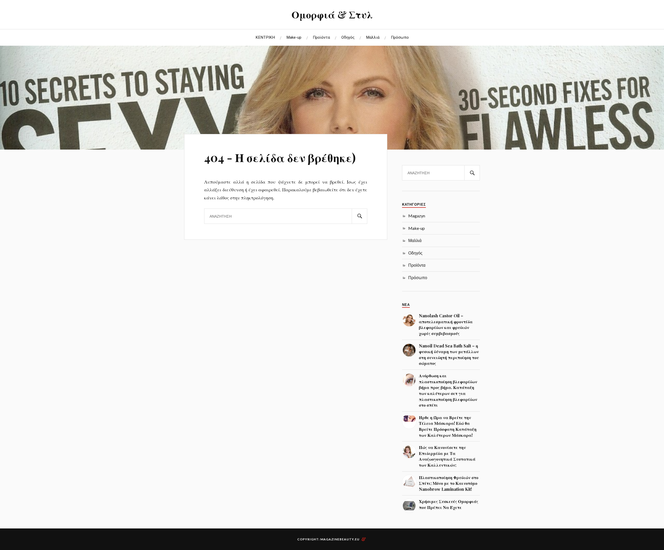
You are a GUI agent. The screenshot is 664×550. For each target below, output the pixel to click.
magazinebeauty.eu (339, 539)
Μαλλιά (372, 37)
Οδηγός (348, 37)
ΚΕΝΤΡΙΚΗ (265, 37)
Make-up (293, 37)
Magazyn (416, 215)
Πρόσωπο (400, 37)
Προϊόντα (321, 37)
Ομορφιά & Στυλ (332, 14)
